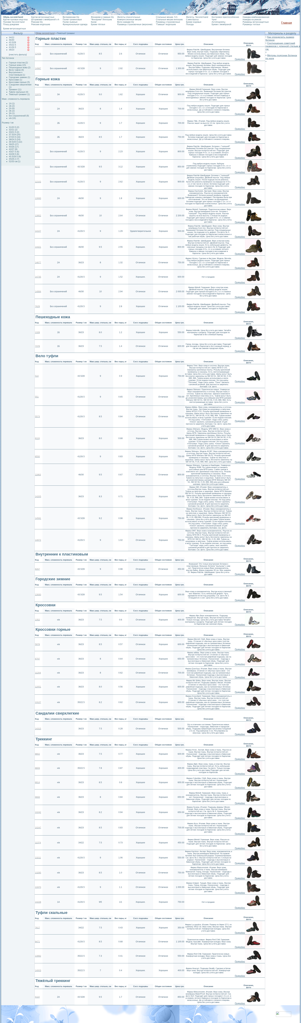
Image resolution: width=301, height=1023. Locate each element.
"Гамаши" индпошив (166, 24)
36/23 (11, 50)
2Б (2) (12, 111)
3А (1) (12, 113)
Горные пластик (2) (18, 62)
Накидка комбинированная (256, 17)
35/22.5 (12, 45)
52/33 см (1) (14, 161)
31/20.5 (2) (14, 127)
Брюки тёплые (98, 24)
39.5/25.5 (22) (15, 142)
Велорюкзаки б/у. (71, 17)
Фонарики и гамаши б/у (102, 17)
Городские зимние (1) (19, 77)
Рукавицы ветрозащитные (256, 22)
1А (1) (12, 103)
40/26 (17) (14, 147)
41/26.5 (12, 47)
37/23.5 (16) (14, 137)
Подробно (240, 59)
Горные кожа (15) (17, 65)
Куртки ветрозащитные (42, 17)
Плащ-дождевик (11, 24)
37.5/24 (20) (14, 134)
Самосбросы (192, 19)
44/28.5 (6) (14, 154)
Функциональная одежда (75, 24)
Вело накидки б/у (125, 22)
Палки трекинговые (72, 19)
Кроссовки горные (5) (19, 82)
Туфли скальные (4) (18, 92)
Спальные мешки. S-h (166, 17)
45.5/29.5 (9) (15, 156)
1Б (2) (12, 106)
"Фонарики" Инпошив (101, 19)
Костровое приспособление (225, 17)
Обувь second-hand (45, 33)
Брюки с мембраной (221, 24)
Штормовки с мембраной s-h (45, 19)
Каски (94, 22)
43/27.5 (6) (14, 151)
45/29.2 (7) (14, 159)
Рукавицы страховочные (168, 22)
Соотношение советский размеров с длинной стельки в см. (282, 46)
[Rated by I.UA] (283, 1015)
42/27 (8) (13, 149)
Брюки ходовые (193, 22)
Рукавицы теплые (251, 24)
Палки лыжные (70, 22)
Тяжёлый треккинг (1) (19, 94)
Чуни (214, 19)
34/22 (11, 37)
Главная (286, 22)
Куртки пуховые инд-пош (15, 19)
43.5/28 (12, 42)
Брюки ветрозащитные (14, 28)
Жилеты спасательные (128, 17)
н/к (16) (12, 118)
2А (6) (12, 108)
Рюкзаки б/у (37, 22)
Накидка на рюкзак (252, 19)
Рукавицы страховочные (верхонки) (134, 24)
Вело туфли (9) (16, 70)
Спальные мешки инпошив (169, 19)
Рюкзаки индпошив (40, 24)
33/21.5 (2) (14, 132)
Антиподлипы (218, 22)
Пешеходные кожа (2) (19, 67)
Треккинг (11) (15, 89)
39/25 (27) (14, 144)
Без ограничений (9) (19, 116)
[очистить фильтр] (18, 54)
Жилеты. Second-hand (197, 17)
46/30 (11, 40)
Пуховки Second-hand (14, 22)
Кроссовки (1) (15, 80)
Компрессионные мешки (129, 19)
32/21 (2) (13, 129)
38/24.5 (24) (14, 139)
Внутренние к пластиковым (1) (17, 73)
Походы (190, 24)
